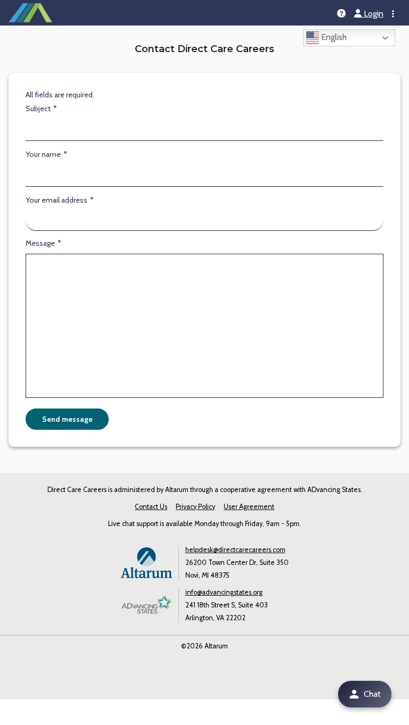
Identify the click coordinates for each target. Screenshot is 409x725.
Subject (39, 108)
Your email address (57, 200)
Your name (44, 154)
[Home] (30, 12)
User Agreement (249, 507)
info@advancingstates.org (224, 592)
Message (41, 243)
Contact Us (151, 507)
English (333, 37)
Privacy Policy (195, 507)
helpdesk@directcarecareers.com (235, 550)
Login (372, 14)
